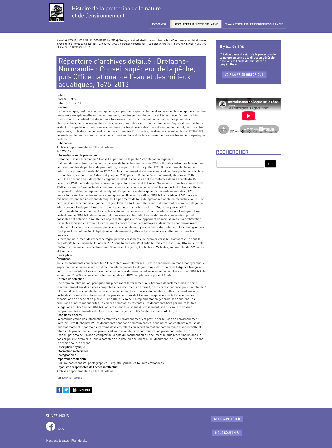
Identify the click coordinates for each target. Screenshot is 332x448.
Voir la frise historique (244, 74)
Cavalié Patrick (72, 378)
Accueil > (62, 40)
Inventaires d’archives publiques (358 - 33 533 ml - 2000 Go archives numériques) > (102, 43)
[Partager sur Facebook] (59, 389)
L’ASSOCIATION (160, 24)
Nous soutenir (227, 433)
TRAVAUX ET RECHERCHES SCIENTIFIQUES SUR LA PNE (254, 24)
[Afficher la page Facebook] (50, 427)
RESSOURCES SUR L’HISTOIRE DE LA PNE (196, 24)
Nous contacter (227, 419)
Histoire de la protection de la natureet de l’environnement (116, 12)
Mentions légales (57, 440)
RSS (61, 429)
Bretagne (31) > (81, 46)
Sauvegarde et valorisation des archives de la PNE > (148, 40)
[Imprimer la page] (81, 389)
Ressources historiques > (192, 40)
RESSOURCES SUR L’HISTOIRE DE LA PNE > (93, 40)
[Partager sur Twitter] (66, 389)
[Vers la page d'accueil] (56, 12)
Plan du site (79, 440)
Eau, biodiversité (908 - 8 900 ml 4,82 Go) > (172, 43)
